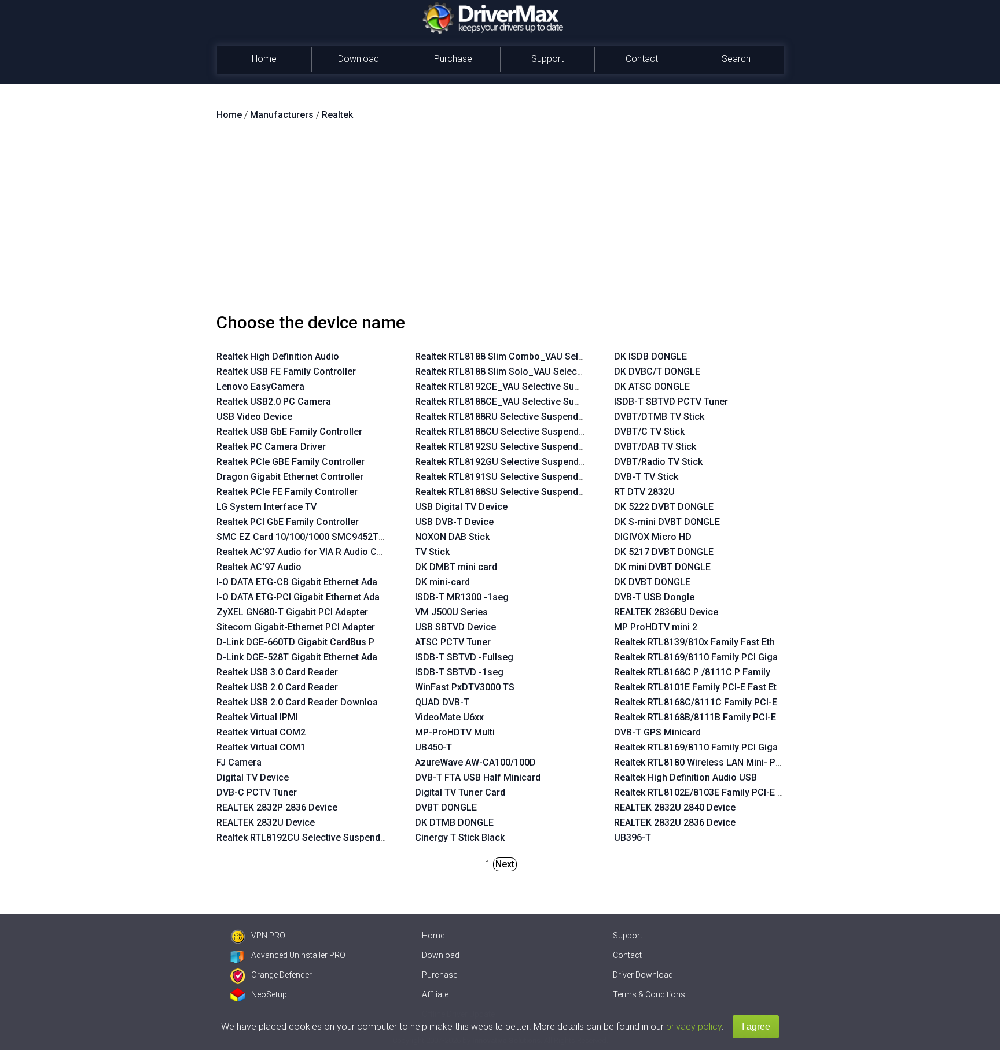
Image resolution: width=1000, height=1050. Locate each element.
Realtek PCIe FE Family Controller (287, 491)
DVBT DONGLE (446, 807)
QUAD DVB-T (442, 702)
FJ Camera (239, 762)
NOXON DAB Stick (452, 536)
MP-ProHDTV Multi (455, 732)
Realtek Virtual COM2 (261, 732)
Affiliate (435, 994)
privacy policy (694, 1026)
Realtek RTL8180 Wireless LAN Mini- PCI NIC (708, 762)
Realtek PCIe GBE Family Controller (290, 461)
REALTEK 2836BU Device (666, 612)
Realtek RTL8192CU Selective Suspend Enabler (315, 837)
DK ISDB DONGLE (650, 356)
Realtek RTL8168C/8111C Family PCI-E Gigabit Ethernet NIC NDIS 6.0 (758, 702)
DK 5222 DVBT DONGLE (664, 506)
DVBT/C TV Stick (649, 431)
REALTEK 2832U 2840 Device (675, 807)
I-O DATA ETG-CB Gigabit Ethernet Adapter (305, 581)
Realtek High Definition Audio (277, 356)
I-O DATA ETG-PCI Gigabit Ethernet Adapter (306, 596)
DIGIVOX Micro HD (653, 536)
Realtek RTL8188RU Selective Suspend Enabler (513, 416)
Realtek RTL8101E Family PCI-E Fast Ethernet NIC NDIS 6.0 (736, 687)
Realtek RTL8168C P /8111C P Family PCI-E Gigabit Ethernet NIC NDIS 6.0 (767, 672)
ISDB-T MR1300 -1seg (462, 596)
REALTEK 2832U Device (265, 822)
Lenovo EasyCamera (260, 386)
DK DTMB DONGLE (454, 822)
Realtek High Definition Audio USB (685, 777)
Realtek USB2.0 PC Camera (273, 401)
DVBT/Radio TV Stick (658, 461)
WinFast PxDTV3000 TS (464, 687)
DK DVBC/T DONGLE (657, 371)
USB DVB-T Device (454, 521)
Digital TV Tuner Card (460, 792)
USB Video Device (254, 416)
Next (504, 864)
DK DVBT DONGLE (652, 581)
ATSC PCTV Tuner (453, 642)
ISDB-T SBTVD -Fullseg (464, 657)
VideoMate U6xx (449, 717)
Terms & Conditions (649, 994)
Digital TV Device (252, 777)
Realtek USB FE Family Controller (286, 371)
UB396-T (632, 837)
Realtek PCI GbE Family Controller (287, 521)
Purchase (453, 58)
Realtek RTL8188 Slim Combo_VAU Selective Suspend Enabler (546, 356)
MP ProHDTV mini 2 (655, 627)
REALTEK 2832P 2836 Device (276, 807)
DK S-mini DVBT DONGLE (667, 521)
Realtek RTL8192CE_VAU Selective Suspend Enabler (524, 386)
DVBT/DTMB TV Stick (659, 416)
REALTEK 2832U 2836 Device (675, 822)
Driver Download (643, 975)
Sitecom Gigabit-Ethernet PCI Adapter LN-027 (312, 627)
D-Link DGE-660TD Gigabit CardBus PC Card (309, 642)
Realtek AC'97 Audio (259, 566)
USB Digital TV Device (461, 506)
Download (358, 58)
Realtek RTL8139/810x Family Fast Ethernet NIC (714, 642)
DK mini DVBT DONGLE (662, 566)
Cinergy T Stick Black (460, 837)
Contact (642, 58)
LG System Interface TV (266, 506)
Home (264, 58)
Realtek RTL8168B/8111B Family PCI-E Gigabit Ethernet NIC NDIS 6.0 (758, 717)
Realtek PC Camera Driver (271, 446)
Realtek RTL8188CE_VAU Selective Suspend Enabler (524, 401)
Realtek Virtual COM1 (261, 747)
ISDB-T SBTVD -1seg (459, 672)
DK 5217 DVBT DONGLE (664, 551)
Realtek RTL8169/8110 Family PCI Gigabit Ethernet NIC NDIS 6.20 (750, 747)
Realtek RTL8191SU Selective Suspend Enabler (513, 476)
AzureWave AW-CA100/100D (475, 762)
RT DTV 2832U (644, 491)
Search (736, 58)
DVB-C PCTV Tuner (256, 792)
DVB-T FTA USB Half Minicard (478, 777)
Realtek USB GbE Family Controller (289, 431)
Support (547, 58)
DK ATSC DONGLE (652, 386)
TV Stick (432, 551)
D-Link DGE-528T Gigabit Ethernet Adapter (305, 657)
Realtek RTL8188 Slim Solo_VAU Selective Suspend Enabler (540, 371)
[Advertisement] (500, 221)
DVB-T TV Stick (646, 476)
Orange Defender (281, 975)
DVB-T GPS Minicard (657, 732)
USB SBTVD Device (455, 627)
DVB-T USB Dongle (654, 596)
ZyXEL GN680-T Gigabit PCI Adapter (292, 612)
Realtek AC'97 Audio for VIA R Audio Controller (314, 551)
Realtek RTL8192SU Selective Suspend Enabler (513, 446)
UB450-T (433, 747)
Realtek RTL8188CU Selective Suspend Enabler (514, 431)
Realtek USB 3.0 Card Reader (277, 672)
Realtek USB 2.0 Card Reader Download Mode (313, 702)
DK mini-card (442, 581)
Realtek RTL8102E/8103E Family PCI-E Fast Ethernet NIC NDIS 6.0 (751, 792)
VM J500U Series (451, 612)
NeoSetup (269, 994)
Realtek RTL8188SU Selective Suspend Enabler (513, 491)
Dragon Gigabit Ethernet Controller (289, 476)
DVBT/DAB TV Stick (655, 446)
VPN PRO (268, 935)
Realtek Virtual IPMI (257, 717)
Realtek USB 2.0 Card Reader (277, 687)
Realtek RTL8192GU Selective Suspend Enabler (514, 461)
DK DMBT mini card (456, 566)
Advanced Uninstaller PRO (298, 955)
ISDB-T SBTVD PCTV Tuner (671, 401)
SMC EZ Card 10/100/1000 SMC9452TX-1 (304, 536)
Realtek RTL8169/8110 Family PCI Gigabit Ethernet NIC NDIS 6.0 (747, 657)
